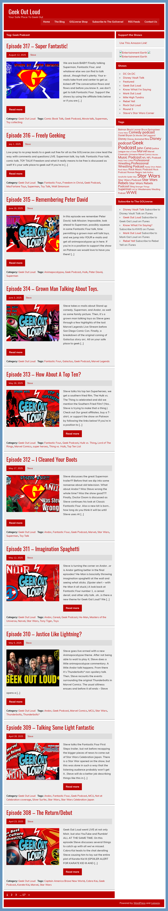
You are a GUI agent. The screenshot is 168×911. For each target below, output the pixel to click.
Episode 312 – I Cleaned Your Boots (41, 459)
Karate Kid (23, 884)
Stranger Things (142, 186)
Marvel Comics (23, 446)
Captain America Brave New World (64, 881)
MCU (91, 710)
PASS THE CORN (125, 160)
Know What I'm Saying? (137, 225)
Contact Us (151, 21)
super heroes (40, 446)
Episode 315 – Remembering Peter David (47, 199)
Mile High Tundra (133, 97)
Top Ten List (74, 446)
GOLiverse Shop (78, 21)
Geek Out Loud (24, 11)
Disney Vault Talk (133, 77)
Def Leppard (149, 135)
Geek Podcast (73, 118)
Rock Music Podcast (140, 169)
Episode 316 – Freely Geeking (35, 135)
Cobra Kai (92, 881)
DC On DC (129, 73)
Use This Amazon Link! (133, 43)
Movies (155, 154)
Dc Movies (138, 135)
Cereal (56, 617)
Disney (122, 138)
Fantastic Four (52, 182)
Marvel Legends (100, 361)
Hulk (85, 272)
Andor (48, 532)
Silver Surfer (39, 799)
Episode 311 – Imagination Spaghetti (42, 549)
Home (46, 21)
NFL (144, 157)
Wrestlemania (144, 189)
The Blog (59, 21)
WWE (131, 192)
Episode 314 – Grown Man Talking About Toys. (52, 288)
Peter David (95, 272)
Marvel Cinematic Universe (136, 153)
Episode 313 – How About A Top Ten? (43, 374)
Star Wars (103, 532)
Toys (56, 621)
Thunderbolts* (31, 714)
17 (24, 894)
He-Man (83, 617)
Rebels (158, 167)
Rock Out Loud (132, 105)
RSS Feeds (134, 21)
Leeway (155, 903)
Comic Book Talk (53, 118)
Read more (15, 109)
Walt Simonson (60, 186)
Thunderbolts (14, 714)
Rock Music (123, 169)
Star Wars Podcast (129, 180)
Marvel (92, 532)
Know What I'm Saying (137, 89)
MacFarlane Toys (16, 186)
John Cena (144, 148)
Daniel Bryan (125, 135)
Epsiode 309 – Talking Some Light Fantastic (50, 727)
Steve (33, 54)
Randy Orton (150, 167)
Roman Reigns (134, 172)
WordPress (140, 903)
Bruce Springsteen (150, 129)
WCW (134, 189)
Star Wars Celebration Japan (77, 799)
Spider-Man (132, 177)
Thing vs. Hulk (57, 446)
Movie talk (88, 118)
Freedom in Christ (73, 182)
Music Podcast (129, 157)
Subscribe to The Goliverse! (107, 21)
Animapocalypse (54, 272)
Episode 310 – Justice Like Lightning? (44, 634)
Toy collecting (14, 122)
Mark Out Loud (132, 93)
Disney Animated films (138, 139)
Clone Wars (123, 133)
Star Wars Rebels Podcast (135, 184)
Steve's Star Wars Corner (138, 113)
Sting (132, 186)
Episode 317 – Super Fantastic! (37, 46)
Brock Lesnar (134, 129)
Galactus (68, 361)
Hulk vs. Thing (88, 442)
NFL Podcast (154, 157)
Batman (122, 129)
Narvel (21, 621)
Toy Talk (45, 186)
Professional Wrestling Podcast (133, 164)
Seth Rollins (148, 172)
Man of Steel (131, 151)
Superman (101, 118)
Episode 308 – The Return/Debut (39, 812)
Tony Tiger (46, 621)
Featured (128, 81)
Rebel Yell (129, 101)
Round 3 (128, 109)
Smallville (122, 177)
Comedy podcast (142, 132)
